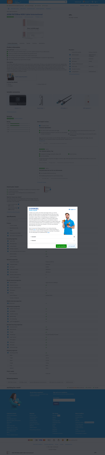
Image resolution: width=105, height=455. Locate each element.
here (35, 229)
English (72, 209)
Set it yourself (71, 246)
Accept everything (61, 246)
